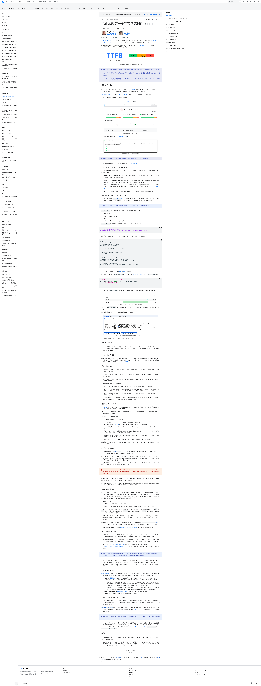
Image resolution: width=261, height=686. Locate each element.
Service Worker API (146, 431)
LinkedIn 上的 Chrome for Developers (203, 674)
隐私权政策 (25, 683)
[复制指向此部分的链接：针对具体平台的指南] (115, 355)
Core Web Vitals (113, 69)
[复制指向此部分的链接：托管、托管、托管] (113, 366)
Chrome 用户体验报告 (122, 94)
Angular (134, 8)
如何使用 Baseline (42, 1)
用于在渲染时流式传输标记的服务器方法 (114, 546)
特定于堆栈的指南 (128, 362)
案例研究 (56, 1)
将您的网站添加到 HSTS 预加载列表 (128, 527)
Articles (4, 6)
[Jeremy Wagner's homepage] (129, 34)
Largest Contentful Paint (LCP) (116, 42)
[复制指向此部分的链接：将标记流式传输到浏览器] (117, 532)
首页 (102, 19)
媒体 (91, 8)
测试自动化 (127, 8)
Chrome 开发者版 (132, 670)
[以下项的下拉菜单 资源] (22, 1)
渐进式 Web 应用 (39, 8)
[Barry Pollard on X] (108, 34)
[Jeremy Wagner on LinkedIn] (127, 34)
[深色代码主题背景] (160, 228)
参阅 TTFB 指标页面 (132, 163)
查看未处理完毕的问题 (67, 672)
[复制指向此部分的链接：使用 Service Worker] (115, 570)
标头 (107, 607)
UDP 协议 (117, 424)
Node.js (132, 553)
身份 (31, 8)
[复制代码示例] (161, 228)
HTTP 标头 (119, 451)
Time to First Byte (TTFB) (107, 40)
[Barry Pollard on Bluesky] (113, 34)
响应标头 (119, 199)
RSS (195, 677)
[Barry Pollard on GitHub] (110, 34)
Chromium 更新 (132, 672)
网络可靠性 (67, 8)
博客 (50, 1)
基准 (34, 1)
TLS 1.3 (141, 427)
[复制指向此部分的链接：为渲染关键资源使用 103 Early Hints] (126, 598)
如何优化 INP (59, 8)
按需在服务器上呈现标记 (119, 544)
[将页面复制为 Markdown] (149, 24)
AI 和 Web (4, 8)
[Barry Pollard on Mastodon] (112, 34)
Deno (128, 553)
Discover (28, 1)
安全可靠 (97, 8)
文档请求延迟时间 (122, 136)
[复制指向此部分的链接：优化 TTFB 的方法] (115, 343)
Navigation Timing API (138, 274)
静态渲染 (144, 560)
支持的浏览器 (136, 609)
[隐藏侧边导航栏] (16, 683)
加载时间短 (11, 8)
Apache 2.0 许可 (141, 657)
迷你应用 (85, 8)
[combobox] (234, 1)
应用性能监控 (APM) (138, 205)
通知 (52, 8)
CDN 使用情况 (104, 407)
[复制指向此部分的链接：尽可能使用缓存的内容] (116, 448)
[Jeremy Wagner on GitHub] (125, 34)
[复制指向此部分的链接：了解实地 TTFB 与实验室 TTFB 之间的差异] (128, 168)
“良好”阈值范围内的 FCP (142, 45)
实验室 (120, 271)
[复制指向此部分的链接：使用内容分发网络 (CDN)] (118, 404)
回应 (74, 8)
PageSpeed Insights (106, 94)
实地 (124, 271)
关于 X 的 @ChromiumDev (200, 670)
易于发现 (120, 8)
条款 (21, 683)
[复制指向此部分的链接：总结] (106, 633)
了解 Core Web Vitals (22, 8)
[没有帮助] (158, 20)
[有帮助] (156, 20)
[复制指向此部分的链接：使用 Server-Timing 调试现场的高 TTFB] (127, 196)
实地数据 (133, 89)
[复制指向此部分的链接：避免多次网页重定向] (115, 489)
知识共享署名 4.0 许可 (119, 657)
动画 (79, 8)
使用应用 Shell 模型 (122, 592)
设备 (113, 8)
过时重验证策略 (113, 578)
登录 (258, 1)
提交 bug (65, 670)
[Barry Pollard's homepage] (115, 34)
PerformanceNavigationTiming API (137, 627)
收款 (47, 8)
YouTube (196, 672)
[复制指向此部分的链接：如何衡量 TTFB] (113, 85)
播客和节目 (131, 677)
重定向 (119, 492)
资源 (20, 1)
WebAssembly (106, 8)
